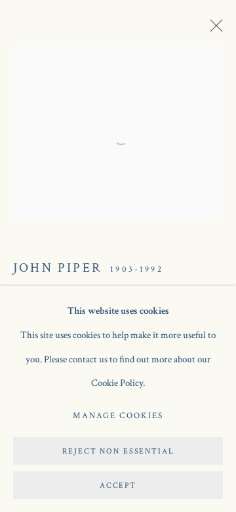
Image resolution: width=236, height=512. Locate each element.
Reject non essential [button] (118, 451)
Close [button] (213, 29)
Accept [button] (118, 485)
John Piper (57, 267)
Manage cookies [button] (118, 415)
